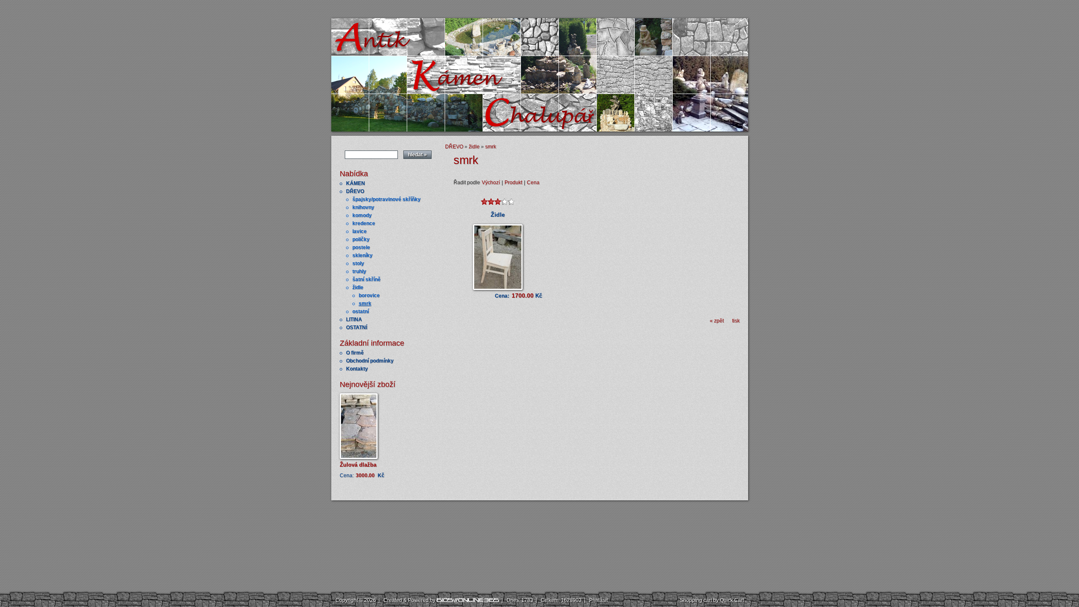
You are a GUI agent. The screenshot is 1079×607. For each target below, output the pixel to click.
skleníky (362, 255)
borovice (369, 295)
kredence (363, 223)
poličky (361, 239)
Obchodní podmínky (370, 361)
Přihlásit (598, 600)
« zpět (717, 321)
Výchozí (491, 182)
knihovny (363, 207)
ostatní (360, 311)
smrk (365, 303)
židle (357, 287)
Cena (533, 182)
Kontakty (357, 369)
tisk (736, 321)
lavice (359, 231)
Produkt (513, 182)
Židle (498, 214)
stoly (358, 263)
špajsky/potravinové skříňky (386, 199)
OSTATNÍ (356, 327)
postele (361, 247)
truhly (359, 271)
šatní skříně (366, 279)
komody (362, 215)
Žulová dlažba (358, 465)
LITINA (354, 319)
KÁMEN (355, 183)
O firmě (355, 353)
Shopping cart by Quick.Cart (712, 600)
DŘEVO (355, 191)
